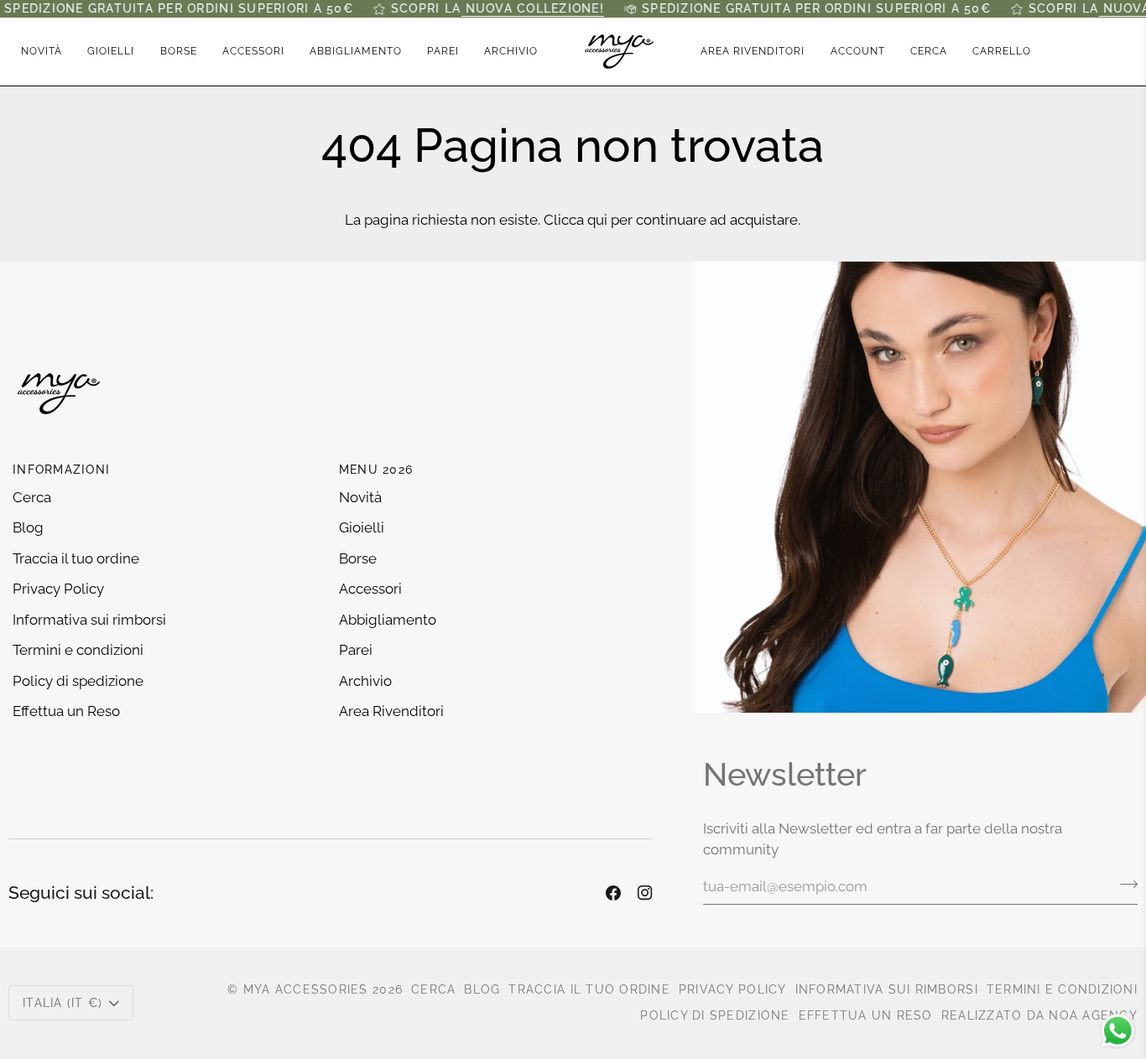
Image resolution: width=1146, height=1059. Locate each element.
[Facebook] (613, 893)
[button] (111, 51)
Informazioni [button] (61, 469)
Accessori (370, 588)
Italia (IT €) (62, 1003)
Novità (360, 497)
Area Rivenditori (391, 711)
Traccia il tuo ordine (76, 558)
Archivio (365, 680)
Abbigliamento (387, 619)
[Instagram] (645, 893)
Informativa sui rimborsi (89, 619)
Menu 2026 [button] (376, 469)
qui (597, 219)
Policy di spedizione (78, 680)
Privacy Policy (58, 588)
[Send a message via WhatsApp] (1118, 1031)
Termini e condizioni (78, 649)
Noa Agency (1093, 1015)
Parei (355, 649)
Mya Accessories (305, 989)
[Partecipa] (1124, 884)
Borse (358, 558)
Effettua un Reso (66, 711)
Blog (28, 527)
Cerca (32, 497)
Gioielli (361, 527)
